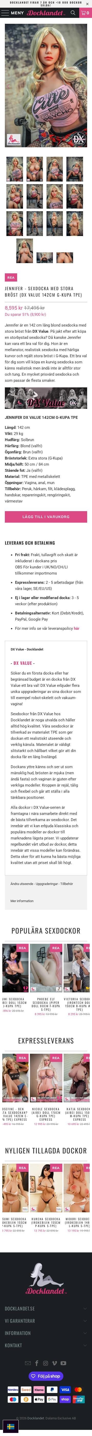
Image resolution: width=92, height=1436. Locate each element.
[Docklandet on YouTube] (63, 1363)
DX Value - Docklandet (27, 649)
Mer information (21, 901)
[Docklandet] (46, 13)
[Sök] (73, 13)
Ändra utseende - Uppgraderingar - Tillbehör (41, 884)
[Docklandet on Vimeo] (55, 1363)
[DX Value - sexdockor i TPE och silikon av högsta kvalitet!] (46, 407)
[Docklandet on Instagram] (46, 1363)
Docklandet (35, 1418)
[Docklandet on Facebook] (37, 1363)
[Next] (83, 86)
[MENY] (3, 13)
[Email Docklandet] (28, 1363)
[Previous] (9, 86)
